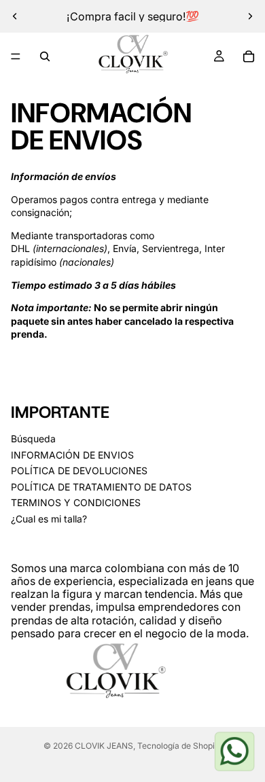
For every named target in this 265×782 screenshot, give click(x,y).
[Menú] (15, 56)
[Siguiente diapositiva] (250, 16)
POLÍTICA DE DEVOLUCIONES (79, 470)
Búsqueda (33, 438)
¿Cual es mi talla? (49, 519)
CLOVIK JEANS (104, 746)
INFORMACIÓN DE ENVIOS (72, 455)
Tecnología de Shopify (179, 746)
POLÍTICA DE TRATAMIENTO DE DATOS (101, 487)
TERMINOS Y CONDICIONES (76, 503)
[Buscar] (45, 56)
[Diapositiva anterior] (15, 16)
